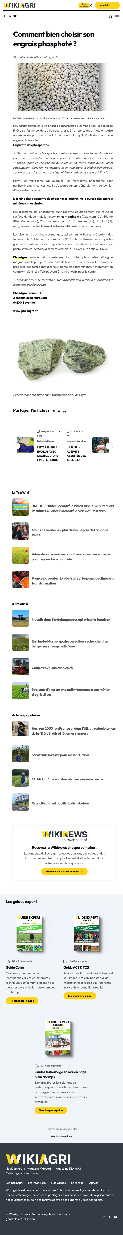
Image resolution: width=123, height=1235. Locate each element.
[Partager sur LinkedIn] (64, 411)
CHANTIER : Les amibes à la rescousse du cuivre (67, 779)
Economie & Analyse (76, 440)
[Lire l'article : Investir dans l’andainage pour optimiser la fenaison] (20, 617)
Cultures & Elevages (46, 440)
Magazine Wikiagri (39, 1168)
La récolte (77, 1183)
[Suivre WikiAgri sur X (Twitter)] (9, 15)
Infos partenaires (96, 118)
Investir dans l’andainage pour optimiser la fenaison (71, 619)
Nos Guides (58, 1183)
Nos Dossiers (14, 1168)
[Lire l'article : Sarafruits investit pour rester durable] (20, 753)
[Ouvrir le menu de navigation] (117, 16)
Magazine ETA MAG (68, 1168)
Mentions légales (42, 1214)
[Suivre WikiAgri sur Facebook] (4, 15)
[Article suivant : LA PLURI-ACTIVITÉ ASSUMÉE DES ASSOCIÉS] (102, 445)
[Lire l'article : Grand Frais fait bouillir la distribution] (20, 801)
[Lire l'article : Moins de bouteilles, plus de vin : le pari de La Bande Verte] (20, 530)
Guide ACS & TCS (76, 967)
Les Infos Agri (14, 1183)
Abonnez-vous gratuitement (62, 871)
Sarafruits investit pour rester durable (60, 755)
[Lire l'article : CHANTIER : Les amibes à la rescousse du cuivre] (20, 777)
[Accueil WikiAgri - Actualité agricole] (19, 5)
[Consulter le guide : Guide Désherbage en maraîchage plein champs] (59, 1036)
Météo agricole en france (22, 1173)
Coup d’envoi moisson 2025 (52, 668)
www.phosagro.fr (25, 311)
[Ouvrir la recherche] (110, 16)
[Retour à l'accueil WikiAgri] (61, 1159)
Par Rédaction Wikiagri (24, 118)
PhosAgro (20, 257)
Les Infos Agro (37, 1183)
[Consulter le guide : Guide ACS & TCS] (87, 931)
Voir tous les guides (61, 1136)
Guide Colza (15, 967)
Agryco (93, 1183)
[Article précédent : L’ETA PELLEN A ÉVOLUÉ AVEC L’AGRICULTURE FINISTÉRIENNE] (23, 445)
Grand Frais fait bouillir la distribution (60, 803)
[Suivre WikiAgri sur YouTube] (14, 15)
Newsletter (105, 5)
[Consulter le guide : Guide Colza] (30, 931)
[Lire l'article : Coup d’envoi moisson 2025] (20, 666)
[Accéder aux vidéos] (91, 5)
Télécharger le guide (22, 1000)
